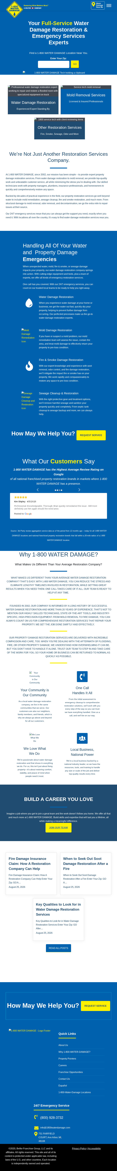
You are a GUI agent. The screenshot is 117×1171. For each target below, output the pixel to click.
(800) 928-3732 (51, 1118)
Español (62, 1085)
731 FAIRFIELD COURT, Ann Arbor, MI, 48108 (50, 1137)
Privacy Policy (79, 1148)
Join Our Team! (58, 827)
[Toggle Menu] (108, 5)
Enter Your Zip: (58, 58)
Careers (62, 1065)
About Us (63, 1045)
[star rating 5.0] (58, 497)
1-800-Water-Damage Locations (74, 1092)
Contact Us (64, 1079)
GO (75, 64)
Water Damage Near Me (99, 5)
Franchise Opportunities (70, 1072)
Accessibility (94, 1148)
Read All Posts (58, 948)
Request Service (91, 435)
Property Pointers (67, 1058)
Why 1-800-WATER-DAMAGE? (74, 1052)
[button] (38, 490)
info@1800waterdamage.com (55, 1127)
